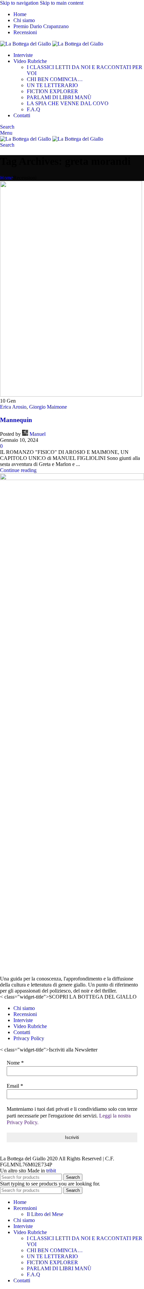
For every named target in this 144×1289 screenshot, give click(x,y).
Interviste (23, 1020)
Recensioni (25, 1014)
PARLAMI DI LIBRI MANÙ (59, 97)
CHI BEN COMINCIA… (55, 79)
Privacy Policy (28, 1038)
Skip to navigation (20, 3)
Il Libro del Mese (45, 1214)
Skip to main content (61, 3)
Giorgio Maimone (48, 407)
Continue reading (18, 470)
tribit (51, 1170)
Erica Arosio (13, 407)
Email (15, 1086)
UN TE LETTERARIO (52, 85)
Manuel (37, 434)
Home (6, 178)
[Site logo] (26, 44)
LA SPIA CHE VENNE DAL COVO (68, 103)
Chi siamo (24, 1008)
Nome (15, 1063)
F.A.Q (33, 109)
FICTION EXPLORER (52, 91)
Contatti (21, 1032)
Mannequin (16, 419)
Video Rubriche (30, 1026)
